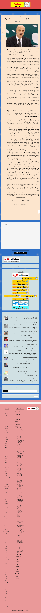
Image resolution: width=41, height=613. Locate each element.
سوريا (6, 546)
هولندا (6, 604)
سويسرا (6, 548)
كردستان (6, 572)
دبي (6, 535)
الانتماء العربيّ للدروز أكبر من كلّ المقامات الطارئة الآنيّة (27, 350)
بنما (6, 505)
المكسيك (6, 471)
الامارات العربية (6, 432)
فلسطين (6, 561)
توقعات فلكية (6, 520)
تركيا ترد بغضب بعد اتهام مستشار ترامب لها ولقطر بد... (20, 485)
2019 (18, 422)
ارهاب (6, 417)
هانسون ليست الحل (33, 337)
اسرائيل (6, 422)
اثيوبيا (6, 411)
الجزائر (6, 441)
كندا (6, 576)
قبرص (6, 568)
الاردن (6, 430)
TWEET (23, 200)
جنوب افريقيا (6, 525)
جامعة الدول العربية (6, 523)
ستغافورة (6, 540)
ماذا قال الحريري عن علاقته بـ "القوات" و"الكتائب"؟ (20, 481)
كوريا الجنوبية (6, 580)
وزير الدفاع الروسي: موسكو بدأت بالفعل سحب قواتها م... (20, 500)
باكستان (6, 497)
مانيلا (6, 591)
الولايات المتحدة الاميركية (6, 477)
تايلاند (6, 512)
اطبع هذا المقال (20, 266)
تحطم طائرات (6, 516)
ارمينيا (6, 415)
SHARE (28, 200)
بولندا (6, 508)
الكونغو (6, 462)
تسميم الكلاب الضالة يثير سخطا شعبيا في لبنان (20, 437)
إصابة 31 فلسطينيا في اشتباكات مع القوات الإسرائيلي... (20, 532)
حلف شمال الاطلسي (6, 531)
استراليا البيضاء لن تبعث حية (32, 344)
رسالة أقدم (24, 252)
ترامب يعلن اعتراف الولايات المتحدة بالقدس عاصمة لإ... (20, 541)
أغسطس (19, 559)
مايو (18, 564)
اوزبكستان (6, 488)
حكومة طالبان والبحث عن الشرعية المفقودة (29, 331)
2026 (17, 411)
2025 (17, 412)
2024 (17, 414)
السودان (6, 447)
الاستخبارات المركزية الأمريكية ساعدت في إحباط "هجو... (20, 477)
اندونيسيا (6, 484)
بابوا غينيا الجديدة (6, 495)
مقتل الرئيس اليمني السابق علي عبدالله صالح (20, 551)
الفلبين (6, 458)
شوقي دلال (6, 550)
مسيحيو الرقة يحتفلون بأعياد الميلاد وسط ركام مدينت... (20, 448)
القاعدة (6, 460)
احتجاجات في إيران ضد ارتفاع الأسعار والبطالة (20, 445)
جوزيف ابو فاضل (6, 527)
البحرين (6, 435)
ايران (6, 492)
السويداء (6, 450)
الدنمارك (6, 443)
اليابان (6, 478)
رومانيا (6, 538)
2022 (17, 417)
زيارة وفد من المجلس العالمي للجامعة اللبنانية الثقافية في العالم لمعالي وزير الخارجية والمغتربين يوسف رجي (24, 317)
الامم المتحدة (6, 433)
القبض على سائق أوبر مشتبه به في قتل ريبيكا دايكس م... (20, 474)
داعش (6, 533)
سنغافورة (6, 544)
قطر (6, 570)
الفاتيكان (6, 456)
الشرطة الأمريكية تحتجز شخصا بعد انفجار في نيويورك (19, 507)
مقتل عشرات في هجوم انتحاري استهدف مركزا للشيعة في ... (20, 452)
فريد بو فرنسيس (6, 559)
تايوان (6, 514)
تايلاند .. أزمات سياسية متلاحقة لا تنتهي (30, 357)
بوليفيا (6, 510)
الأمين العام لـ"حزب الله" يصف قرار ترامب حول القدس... (20, 504)
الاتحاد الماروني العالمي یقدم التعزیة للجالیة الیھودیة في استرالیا (25, 324)
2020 (18, 421)
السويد (6, 448)
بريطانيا (6, 499)
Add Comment (18, 21)
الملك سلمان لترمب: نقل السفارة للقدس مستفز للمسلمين (20, 544)
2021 (17, 419)
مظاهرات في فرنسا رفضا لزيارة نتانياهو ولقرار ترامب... (20, 518)
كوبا (6, 578)
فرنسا (6, 557)
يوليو (18, 561)
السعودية (6, 445)
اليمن (6, 480)
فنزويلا (6, 563)
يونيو (18, 562)
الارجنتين (6, 428)
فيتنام (6, 565)
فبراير (18, 569)
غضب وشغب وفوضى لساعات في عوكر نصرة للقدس (20, 511)
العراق (6, 454)
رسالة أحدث (17, 252)
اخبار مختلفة (6, 413)
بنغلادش (6, 503)
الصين (6, 452)
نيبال (6, 598)
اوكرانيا (6, 490)
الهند (6, 475)
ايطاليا (6, 493)
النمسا (6, 473)
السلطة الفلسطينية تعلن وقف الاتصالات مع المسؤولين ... (20, 522)
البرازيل (6, 437)
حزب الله (6, 529)
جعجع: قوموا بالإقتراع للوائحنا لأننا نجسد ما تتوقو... (20, 430)
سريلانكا (6, 542)
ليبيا (6, 587)
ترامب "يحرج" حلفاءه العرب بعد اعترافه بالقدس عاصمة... (20, 529)
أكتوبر (18, 556)
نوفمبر (19, 554)
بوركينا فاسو (6, 507)
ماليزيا (6, 589)
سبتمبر (19, 557)
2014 (18, 576)
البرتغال (6, 439)
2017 (18, 426)
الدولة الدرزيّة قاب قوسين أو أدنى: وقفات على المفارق (27, 371)
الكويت (6, 463)
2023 (17, 416)
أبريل (18, 566)
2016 (18, 573)
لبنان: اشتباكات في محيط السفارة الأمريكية (20, 515)
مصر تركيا (6, 595)
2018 (18, 424)
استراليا (6, 420)
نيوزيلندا (6, 602)
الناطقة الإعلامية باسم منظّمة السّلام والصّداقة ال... (20, 456)
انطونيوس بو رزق (6, 486)
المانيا (6, 465)
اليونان (6, 482)
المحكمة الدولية (6, 467)
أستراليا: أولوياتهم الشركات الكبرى (31, 377)
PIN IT (13, 200)
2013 (18, 578)
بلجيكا (6, 501)
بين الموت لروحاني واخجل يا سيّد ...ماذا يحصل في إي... (20, 433)
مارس (18, 567)
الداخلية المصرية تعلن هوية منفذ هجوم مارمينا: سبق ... (20, 441)
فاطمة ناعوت (6, 555)
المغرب (6, 469)
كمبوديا (6, 574)
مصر (6, 593)
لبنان (20, 16)
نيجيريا (6, 600)
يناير (18, 571)
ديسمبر (19, 427)
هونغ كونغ (6, 606)
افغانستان (6, 426)
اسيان (6, 424)
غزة (6, 553)
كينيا (6, 583)
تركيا (6, 518)
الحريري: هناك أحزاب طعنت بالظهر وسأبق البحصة (20, 496)
